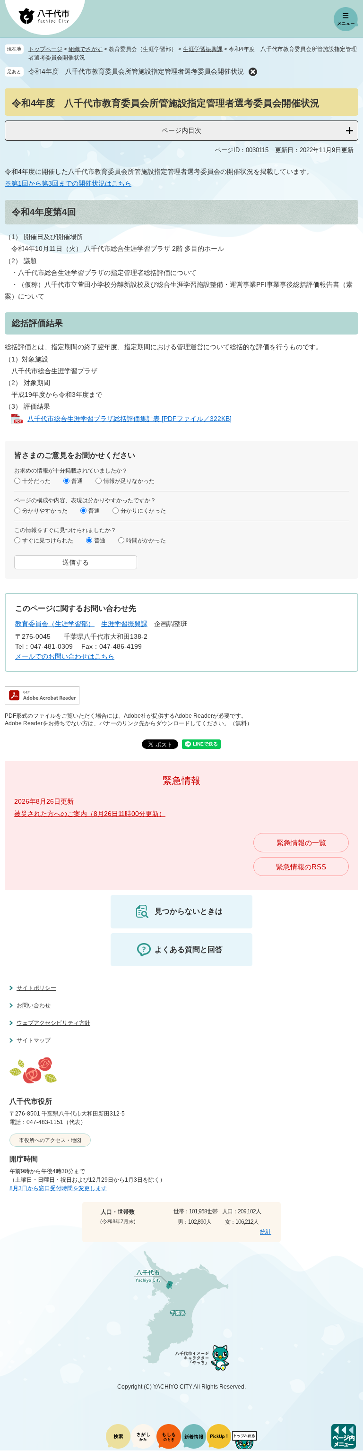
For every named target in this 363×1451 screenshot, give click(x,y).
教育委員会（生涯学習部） (55, 623)
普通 (77, 481)
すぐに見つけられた (47, 540)
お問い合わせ (34, 1005)
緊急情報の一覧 (301, 843)
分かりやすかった (45, 510)
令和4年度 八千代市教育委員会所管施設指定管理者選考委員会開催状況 (136, 71)
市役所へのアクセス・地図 (50, 1140)
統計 (265, 1231)
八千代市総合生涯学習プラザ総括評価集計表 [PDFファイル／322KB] (129, 418)
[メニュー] (346, 19)
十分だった (36, 481)
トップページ (45, 49)
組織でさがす (86, 49)
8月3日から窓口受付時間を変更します (58, 1188)
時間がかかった (146, 540)
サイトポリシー (36, 988)
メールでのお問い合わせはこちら (64, 656)
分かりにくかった (143, 510)
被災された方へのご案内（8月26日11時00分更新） (89, 813)
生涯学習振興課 (203, 49)
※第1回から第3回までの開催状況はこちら (68, 183)
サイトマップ (34, 1040)
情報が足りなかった (129, 481)
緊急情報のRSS (301, 867)
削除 (253, 72)
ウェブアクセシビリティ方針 (53, 1023)
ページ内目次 (181, 130)
